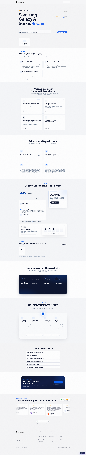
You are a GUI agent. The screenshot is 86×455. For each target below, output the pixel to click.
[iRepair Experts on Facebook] (16, 440)
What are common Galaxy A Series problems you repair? (35, 358)
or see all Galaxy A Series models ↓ (57, 384)
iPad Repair (51, 434)
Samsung (25, 7)
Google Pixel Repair (52, 439)
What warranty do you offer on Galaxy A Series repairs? (35, 367)
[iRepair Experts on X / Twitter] (21, 440)
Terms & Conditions (24, 447)
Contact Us (62, 434)
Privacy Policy (18, 447)
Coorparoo (22, 438)
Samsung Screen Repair (41, 441)
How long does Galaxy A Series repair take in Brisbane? (35, 361)
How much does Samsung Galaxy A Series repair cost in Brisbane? (36, 352)
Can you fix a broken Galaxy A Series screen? (33, 355)
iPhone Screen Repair (41, 434)
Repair (45, 2)
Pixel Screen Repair (41, 442)
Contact (48, 2)
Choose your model (54, 202)
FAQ (61, 439)
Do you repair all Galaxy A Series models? (33, 364)
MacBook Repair (51, 436)
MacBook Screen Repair (41, 439)
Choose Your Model (61, 32)
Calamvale (27, 438)
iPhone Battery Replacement (42, 436)
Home (38, 2)
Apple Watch (51, 441)
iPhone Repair (51, 433)
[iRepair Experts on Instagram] (17, 440)
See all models (64, 244)
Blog (61, 436)
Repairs (21, 7)
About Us (61, 433)
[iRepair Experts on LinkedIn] (19, 440)
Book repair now (58, 382)
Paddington (17, 438)
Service (41, 2)
